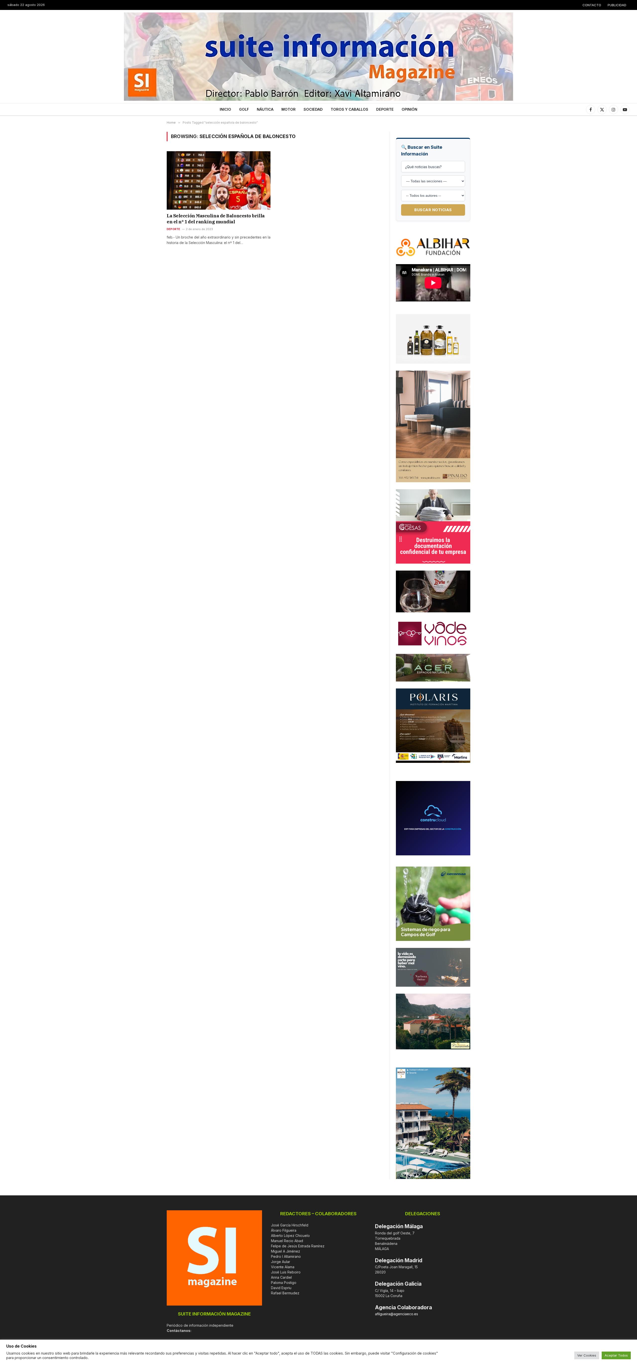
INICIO (225, 109)
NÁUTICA (265, 109)
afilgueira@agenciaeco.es (396, 1314)
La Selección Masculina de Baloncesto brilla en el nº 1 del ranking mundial (216, 219)
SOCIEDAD (313, 109)
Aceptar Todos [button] (616, 1355)
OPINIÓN (409, 109)
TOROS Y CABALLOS (349, 109)
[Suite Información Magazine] (318, 56)
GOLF (244, 109)
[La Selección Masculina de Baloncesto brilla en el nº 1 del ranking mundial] (218, 180)
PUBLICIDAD (617, 5)
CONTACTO (592, 5)
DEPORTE (385, 109)
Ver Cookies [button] (586, 1355)
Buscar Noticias (433, 209)
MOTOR (288, 109)
